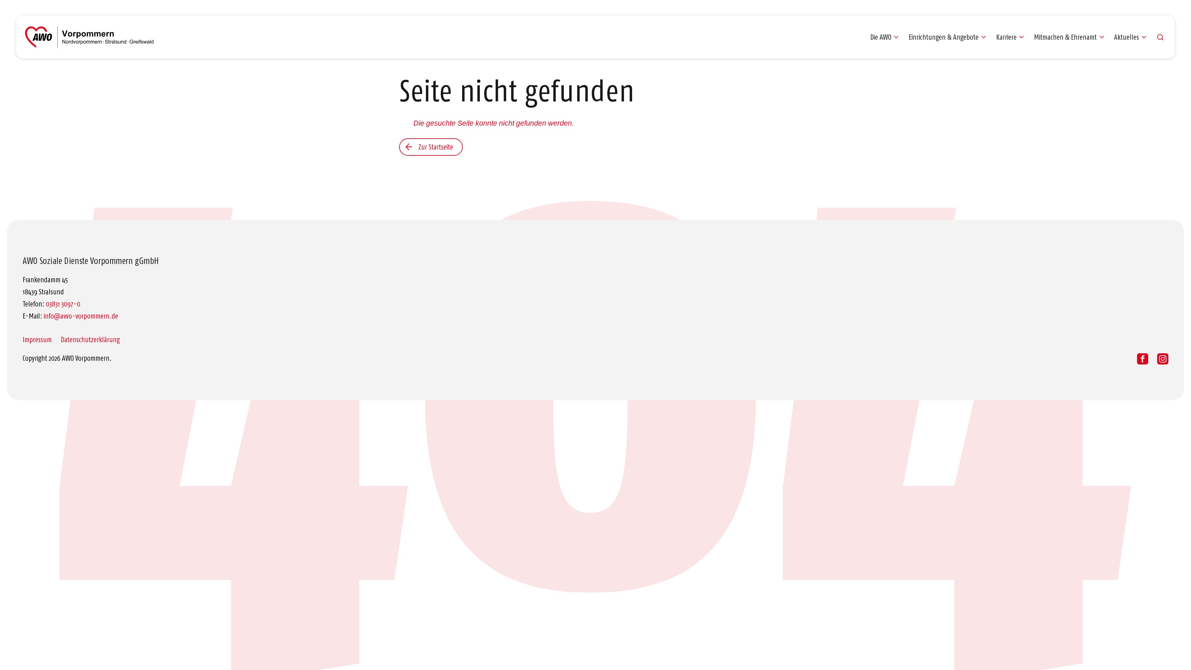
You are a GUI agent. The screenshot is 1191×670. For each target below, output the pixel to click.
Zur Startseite (435, 147)
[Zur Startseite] (89, 37)
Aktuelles (1126, 37)
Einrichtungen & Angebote (944, 37)
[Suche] (1160, 37)
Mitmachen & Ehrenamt (1065, 37)
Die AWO (880, 37)
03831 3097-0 (63, 304)
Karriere (1006, 37)
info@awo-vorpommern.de (81, 316)
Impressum (37, 340)
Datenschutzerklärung (90, 340)
